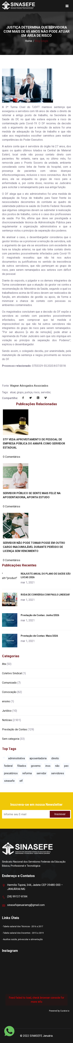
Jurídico (7, 710)
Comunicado (9, 682)
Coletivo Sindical (12, 673)
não (57, 765)
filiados (21, 765)
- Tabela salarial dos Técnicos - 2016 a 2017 (22, 926)
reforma (27, 773)
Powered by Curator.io (59, 1011)
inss (47, 765)
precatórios (11, 773)
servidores (57, 773)
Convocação (9, 692)
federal (8, 765)
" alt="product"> (10, 576)
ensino (6, 701)
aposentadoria (38, 758)
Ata (4, 664)
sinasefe (9, 780)
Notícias (7, 720)
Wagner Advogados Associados (29, 385)
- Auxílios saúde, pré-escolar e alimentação (22, 939)
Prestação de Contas (14, 729)
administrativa (16, 758)
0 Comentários (11, 456)
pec (66, 765)
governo (36, 765)
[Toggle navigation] (67, 6)
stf (21, 780)
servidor (41, 773)
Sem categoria (10, 738)
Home (28, 41)
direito (55, 758)
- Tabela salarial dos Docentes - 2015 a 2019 (23, 933)
